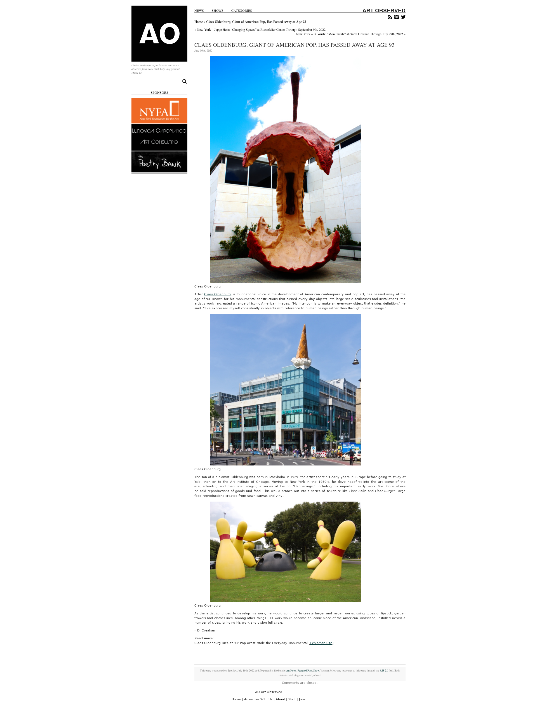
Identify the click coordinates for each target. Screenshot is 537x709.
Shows (217, 10)
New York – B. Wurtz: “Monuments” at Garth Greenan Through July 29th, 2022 (349, 34)
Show (316, 670)
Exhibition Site (321, 643)
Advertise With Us (258, 699)
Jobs (302, 699)
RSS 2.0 (384, 670)
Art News (291, 670)
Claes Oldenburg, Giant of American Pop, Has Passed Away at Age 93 (294, 44)
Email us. (136, 73)
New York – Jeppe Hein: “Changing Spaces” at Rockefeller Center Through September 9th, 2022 (261, 29)
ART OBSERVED (384, 10)
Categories (241, 10)
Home (198, 21)
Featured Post (305, 670)
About (280, 699)
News (199, 10)
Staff (292, 699)
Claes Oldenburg (217, 294)
